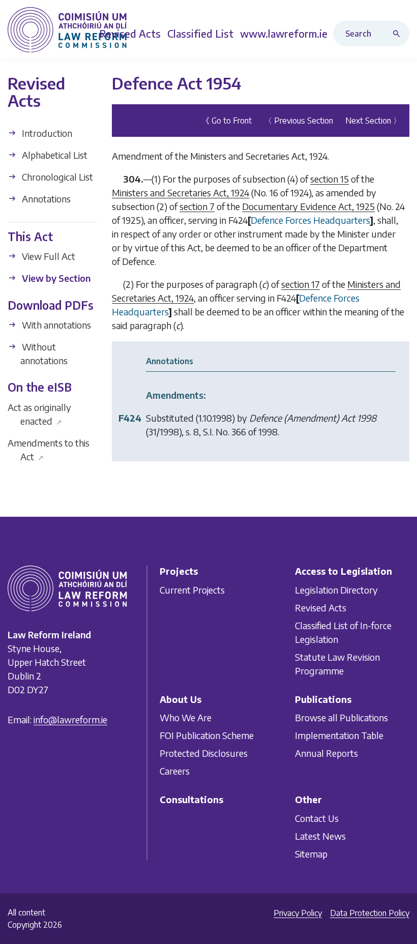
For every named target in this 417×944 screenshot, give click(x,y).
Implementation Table (339, 735)
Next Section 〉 (373, 120)
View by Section (55, 278)
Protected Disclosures (204, 753)
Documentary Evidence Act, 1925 (308, 206)
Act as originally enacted (39, 414)
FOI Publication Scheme (207, 735)
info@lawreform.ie (70, 719)
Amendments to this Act (49, 449)
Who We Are (186, 717)
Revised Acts (320, 607)
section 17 (300, 284)
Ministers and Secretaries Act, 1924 (180, 192)
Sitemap (311, 854)
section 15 (329, 179)
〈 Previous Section (298, 120)
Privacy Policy (298, 913)
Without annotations (44, 353)
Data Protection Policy (369, 913)
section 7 (197, 206)
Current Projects (192, 590)
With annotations (55, 325)
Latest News (320, 836)
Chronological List (56, 177)
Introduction (46, 133)
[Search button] (398, 33)
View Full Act (47, 256)
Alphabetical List (53, 155)
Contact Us (317, 818)
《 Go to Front (226, 120)
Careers (175, 771)
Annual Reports (326, 753)
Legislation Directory (336, 590)
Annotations (45, 198)
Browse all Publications (341, 717)
